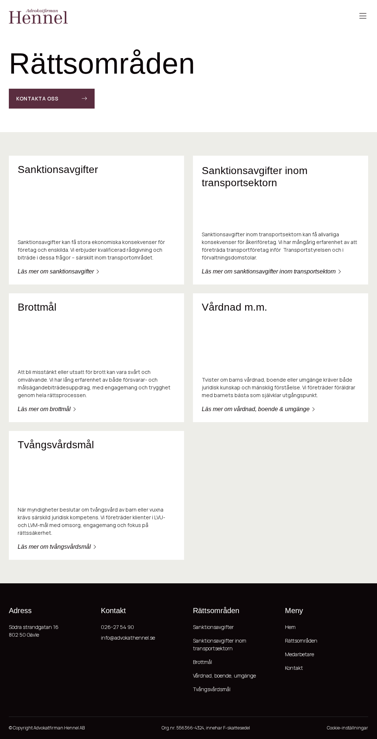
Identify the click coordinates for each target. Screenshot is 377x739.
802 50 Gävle (24, 634)
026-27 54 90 (117, 626)
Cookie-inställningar (347, 728)
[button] (362, 16)
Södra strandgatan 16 (34, 626)
